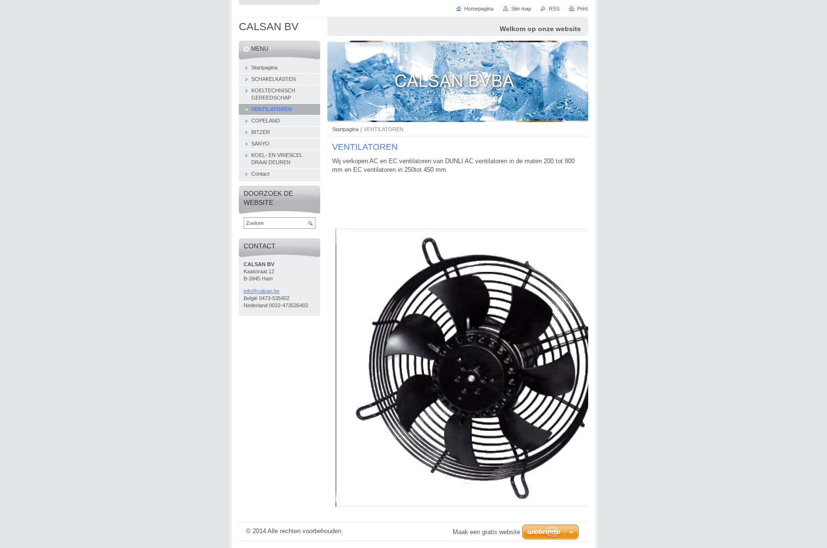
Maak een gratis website (486, 532)
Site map (521, 8)
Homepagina (478, 8)
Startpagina (345, 129)
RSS (554, 8)
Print (582, 8)
